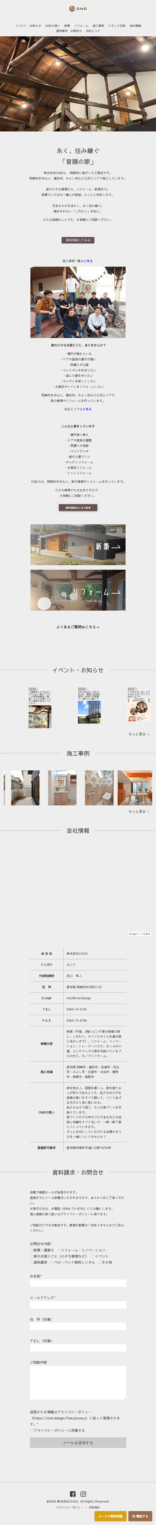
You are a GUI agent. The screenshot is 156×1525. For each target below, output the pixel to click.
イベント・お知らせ (28, 26)
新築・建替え (44, 1250)
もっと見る (138, 734)
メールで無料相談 (110, 1516)
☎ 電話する (140, 1516)
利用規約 (94, 1507)
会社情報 (135, 26)
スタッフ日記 (116, 26)
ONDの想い (52, 26)
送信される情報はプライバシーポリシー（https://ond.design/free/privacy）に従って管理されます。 (75, 1418)
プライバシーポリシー (69, 1507)
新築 (67, 26)
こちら (89, 261)
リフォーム (81, 26)
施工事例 (98, 26)
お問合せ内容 (41, 1243)
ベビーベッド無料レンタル (74, 1262)
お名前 (36, 1276)
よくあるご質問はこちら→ (78, 626)
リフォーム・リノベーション (83, 1250)
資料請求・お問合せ (69, 31)
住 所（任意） (42, 1319)
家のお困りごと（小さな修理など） (61, 1256)
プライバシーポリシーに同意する (59, 1430)
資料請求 (40, 1262)
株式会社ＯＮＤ (67, 1501)
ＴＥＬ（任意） (42, 1340)
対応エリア (93, 31)
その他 (107, 1262)
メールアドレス (42, 1297)
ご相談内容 (38, 1362)
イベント (102, 1256)
